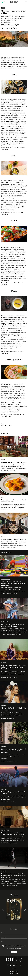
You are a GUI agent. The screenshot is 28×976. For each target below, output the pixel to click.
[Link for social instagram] (14, 965)
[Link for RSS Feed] (20, 965)
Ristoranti (4, 425)
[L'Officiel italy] (14, 2)
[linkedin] (9, 28)
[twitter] (11, 28)
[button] (25, 86)
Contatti (14, 969)
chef (10, 425)
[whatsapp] (14, 28)
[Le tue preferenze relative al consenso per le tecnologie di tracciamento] (2, 2)
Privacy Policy (18, 948)
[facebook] (5, 28)
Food (3, 8)
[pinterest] (7, 28)
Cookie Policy (14, 973)
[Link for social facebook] (10, 965)
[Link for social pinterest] (17, 965)
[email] (2, 28)
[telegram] (16, 28)
